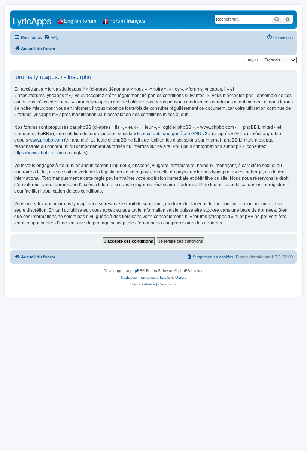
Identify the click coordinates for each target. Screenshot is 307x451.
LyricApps (32, 20)
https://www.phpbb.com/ (38, 152)
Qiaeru (181, 277)
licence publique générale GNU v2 (172, 133)
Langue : (252, 59)
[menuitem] (51, 37)
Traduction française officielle (145, 277)
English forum (80, 20)
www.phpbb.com (46, 140)
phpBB (136, 271)
